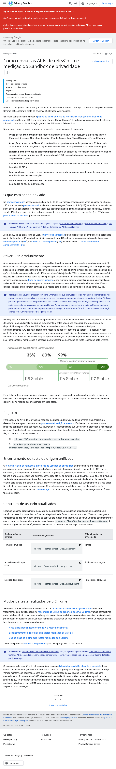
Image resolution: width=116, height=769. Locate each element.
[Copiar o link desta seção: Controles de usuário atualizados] (59, 504)
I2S (24, 241)
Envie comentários (100, 61)
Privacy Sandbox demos (89, 744)
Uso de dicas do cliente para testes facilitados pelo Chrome (38, 638)
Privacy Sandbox (10, 54)
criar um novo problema (35, 643)
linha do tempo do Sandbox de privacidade (80, 666)
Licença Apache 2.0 (69, 718)
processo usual (31, 205)
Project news (9, 744)
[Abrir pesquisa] (70, 3)
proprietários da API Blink (16, 215)
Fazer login (107, 3)
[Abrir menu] (4, 3)
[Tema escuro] (80, 545)
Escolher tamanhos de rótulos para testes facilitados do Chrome (41, 632)
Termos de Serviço (11, 756)
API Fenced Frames (70, 227)
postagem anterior (16, 202)
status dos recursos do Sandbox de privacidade (24, 25)
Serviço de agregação (54, 234)
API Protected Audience (95, 223)
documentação (43, 489)
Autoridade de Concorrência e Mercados (40, 651)
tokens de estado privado (44, 241)
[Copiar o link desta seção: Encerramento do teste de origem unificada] (76, 459)
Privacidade (28, 756)
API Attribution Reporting (71, 223)
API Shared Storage (49, 227)
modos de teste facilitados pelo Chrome (72, 608)
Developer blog (10, 739)
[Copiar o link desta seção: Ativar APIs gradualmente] (47, 256)
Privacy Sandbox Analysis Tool (92, 739)
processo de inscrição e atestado (57, 423)
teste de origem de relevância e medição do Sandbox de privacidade (39, 465)
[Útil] (106, 54)
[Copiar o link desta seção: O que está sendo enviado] (48, 195)
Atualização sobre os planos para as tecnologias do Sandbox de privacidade (50, 18)
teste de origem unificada (40, 280)
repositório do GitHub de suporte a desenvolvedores (64, 612)
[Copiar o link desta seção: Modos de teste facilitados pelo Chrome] (70, 601)
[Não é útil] (110, 54)
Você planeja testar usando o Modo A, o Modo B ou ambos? (38, 627)
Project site (46, 739)
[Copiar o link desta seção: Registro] (20, 413)
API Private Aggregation (27, 227)
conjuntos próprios (12, 241)
